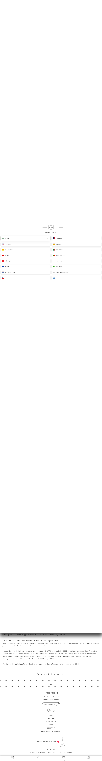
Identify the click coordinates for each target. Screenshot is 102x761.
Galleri (51, 718)
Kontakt (51, 728)
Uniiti (52, 749)
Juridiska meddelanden (51, 731)
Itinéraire (89, 760)
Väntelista (38, 760)
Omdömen (51, 722)
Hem (51, 715)
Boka (12, 760)
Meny (51, 725)
